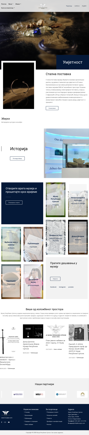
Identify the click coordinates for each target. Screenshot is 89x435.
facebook (53, 287)
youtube (71, 287)
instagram (62, 287)
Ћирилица (69, 6)
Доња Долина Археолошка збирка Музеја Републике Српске (31, 345)
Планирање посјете (14, 202)
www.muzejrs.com (6, 418)
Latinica (77, 6)
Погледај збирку (17, 158)
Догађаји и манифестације (54, 421)
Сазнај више (52, 108)
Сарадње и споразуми (31, 421)
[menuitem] (3, 4)
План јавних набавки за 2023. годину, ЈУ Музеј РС (55, 343)
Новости (55, 279)
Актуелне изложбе (52, 415)
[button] (11, 4)
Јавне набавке (58, 349)
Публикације (11, 368)
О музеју (27, 412)
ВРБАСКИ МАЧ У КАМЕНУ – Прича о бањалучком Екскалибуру (7, 360)
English (84, 6)
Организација (29, 415)
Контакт (49, 424)
